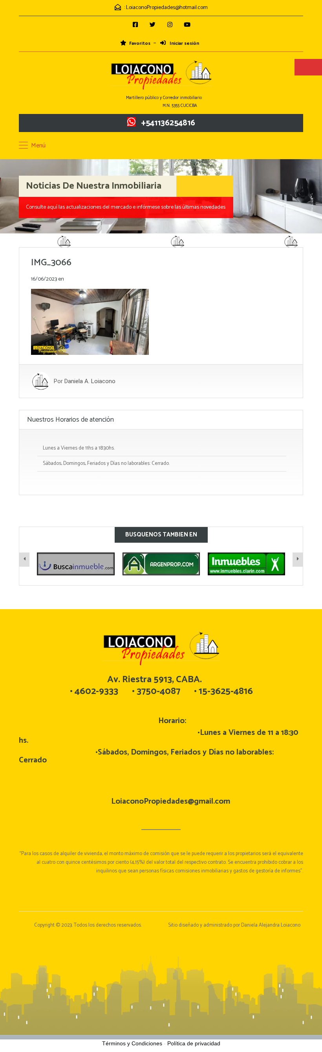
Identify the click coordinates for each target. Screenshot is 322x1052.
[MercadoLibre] (247, 564)
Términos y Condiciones (132, 1043)
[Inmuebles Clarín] (162, 564)
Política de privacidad (193, 1043)
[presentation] (24, 560)
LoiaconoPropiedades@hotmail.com (167, 7)
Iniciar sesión (183, 43)
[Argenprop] (76, 564)
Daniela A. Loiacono (89, 381)
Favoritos (139, 43)
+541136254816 (168, 123)
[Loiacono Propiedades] (161, 76)
